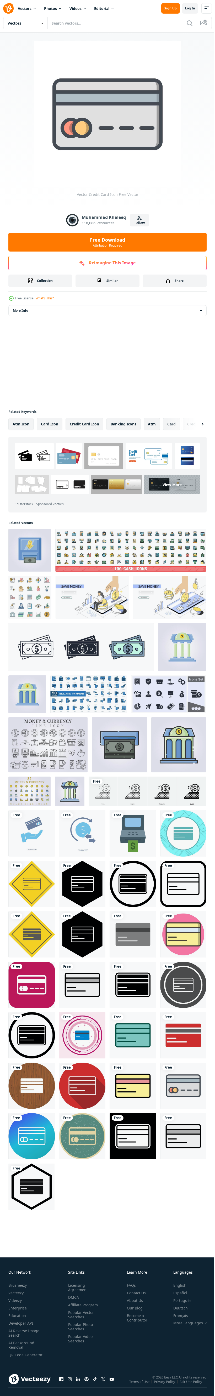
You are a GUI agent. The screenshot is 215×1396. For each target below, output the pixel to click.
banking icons (123, 423)
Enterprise (17, 1308)
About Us (133, 1300)
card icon (49, 423)
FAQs (129, 1285)
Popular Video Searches (79, 1338)
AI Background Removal (21, 1345)
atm (152, 423)
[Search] (189, 23)
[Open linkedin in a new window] (78, 1384)
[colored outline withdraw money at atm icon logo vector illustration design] (119, 744)
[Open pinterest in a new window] (86, 1384)
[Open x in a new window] (103, 1384)
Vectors (24, 8)
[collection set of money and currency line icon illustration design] (48, 744)
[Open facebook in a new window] (61, 1384)
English (175, 1285)
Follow (140, 223)
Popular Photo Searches (79, 1326)
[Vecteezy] (8, 8)
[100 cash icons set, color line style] (130, 550)
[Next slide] (194, 424)
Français (176, 1315)
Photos (50, 8)
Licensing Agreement (77, 1287)
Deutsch (176, 1308)
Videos (75, 8)
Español (176, 1292)
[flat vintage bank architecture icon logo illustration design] (182, 647)
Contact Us (134, 1292)
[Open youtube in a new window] (112, 1384)
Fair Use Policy (191, 1385)
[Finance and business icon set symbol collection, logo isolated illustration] (168, 694)
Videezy (15, 1300)
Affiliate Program (82, 1304)
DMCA (72, 1297)
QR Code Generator (17, 1357)
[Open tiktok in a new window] (95, 1384)
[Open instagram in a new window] (70, 1384)
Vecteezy (16, 1292)
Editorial (101, 8)
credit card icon (84, 423)
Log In (190, 8)
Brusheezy (17, 1285)
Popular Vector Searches (80, 1314)
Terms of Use (140, 1385)
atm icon (21, 423)
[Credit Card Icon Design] (183, 833)
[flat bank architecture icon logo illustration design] (27, 694)
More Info (20, 310)
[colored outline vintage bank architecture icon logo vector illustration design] (69, 791)
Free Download (107, 242)
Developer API (20, 1323)
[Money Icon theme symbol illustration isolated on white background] (81, 647)
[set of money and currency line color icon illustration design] (29, 791)
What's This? (45, 298)
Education (17, 1315)
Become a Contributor (135, 1318)
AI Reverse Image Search (23, 1333)
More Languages (184, 1323)
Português (178, 1300)
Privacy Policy (165, 1385)
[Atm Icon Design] (133, 833)
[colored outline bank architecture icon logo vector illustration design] (178, 744)
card (171, 423)
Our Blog (133, 1308)
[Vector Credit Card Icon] (31, 985)
